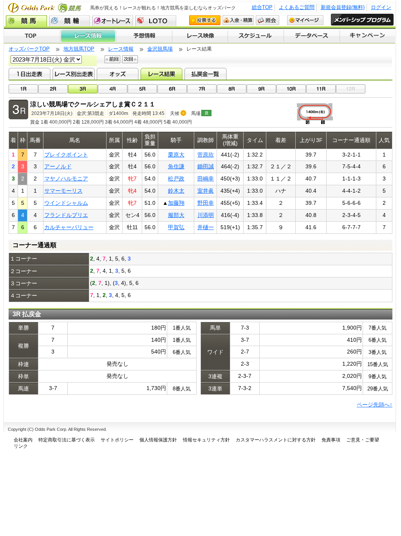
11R (321, 88)
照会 (267, 20)
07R (202, 88)
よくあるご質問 (296, 7)
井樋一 (205, 227)
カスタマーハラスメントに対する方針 (276, 440)
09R (261, 88)
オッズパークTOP (29, 49)
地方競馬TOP (78, 49)
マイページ (305, 20)
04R (112, 88)
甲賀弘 (176, 227)
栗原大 (176, 154)
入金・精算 (238, 20)
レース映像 (200, 36)
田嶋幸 (205, 178)
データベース (312, 36)
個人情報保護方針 (158, 440)
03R (83, 88)
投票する (204, 20)
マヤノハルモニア (66, 178)
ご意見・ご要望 (362, 440)
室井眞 (205, 191)
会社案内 (23, 440)
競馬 (26, 20)
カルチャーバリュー (69, 227)
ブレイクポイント (66, 154)
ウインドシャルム (66, 203)
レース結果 (161, 74)
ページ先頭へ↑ (374, 404)
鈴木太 (176, 191)
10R (291, 88)
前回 (112, 59)
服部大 (176, 215)
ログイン (381, 7)
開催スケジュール (256, 36)
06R (172, 88)
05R (142, 88)
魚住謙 (176, 166)
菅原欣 (205, 154)
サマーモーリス (63, 191)
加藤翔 (176, 203)
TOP (32, 36)
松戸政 (176, 178)
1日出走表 (30, 74)
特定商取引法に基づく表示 (66, 440)
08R (231, 88)
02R (53, 88)
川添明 (205, 215)
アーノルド (58, 166)
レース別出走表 (73, 74)
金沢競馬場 (160, 49)
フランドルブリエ (66, 215)
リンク (21, 446)
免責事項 (331, 440)
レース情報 (88, 36)
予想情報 (144, 36)
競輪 (69, 20)
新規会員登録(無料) (343, 7)
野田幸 (205, 203)
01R (23, 88)
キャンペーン (368, 36)
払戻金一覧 (205, 74)
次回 (130, 59)
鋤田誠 (205, 166)
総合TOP (262, 7)
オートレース (112, 20)
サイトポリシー (117, 440)
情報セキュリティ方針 (206, 440)
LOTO (155, 20)
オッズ (118, 74)
